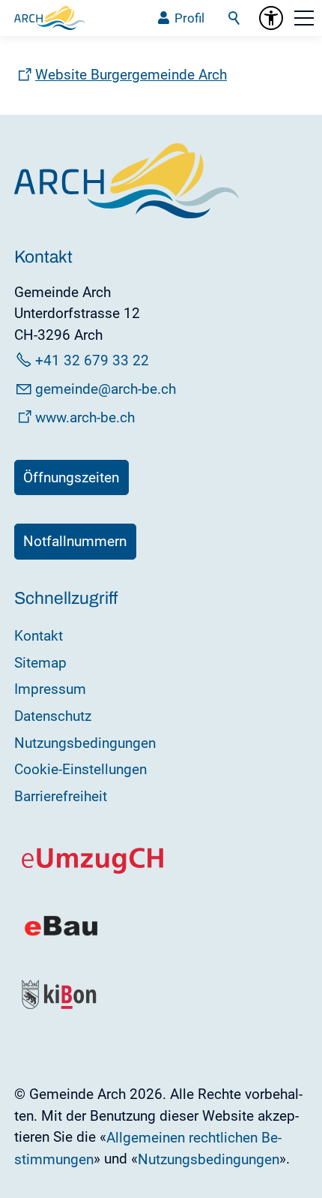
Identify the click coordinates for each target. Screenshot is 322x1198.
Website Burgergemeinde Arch (131, 74)
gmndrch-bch (105, 389)
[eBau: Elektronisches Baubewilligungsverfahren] (61, 934)
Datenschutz (52, 716)
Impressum (50, 689)
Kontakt (38, 635)
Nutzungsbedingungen (85, 743)
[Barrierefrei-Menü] (271, 18)
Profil (189, 18)
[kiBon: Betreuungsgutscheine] (60, 1005)
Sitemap (40, 662)
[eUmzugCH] (93, 870)
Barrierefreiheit (60, 796)
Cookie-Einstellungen (80, 769)
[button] (304, 18)
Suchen (235, 18)
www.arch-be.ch (85, 417)
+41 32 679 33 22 (92, 360)
